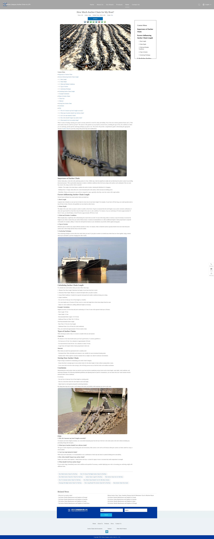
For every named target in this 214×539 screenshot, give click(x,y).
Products (119, 5)
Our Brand (109, 5)
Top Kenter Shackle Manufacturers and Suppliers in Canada (122, 497)
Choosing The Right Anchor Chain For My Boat (70, 483)
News (127, 5)
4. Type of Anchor (63, 86)
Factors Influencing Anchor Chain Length (68, 77)
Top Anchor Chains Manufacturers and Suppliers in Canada (72, 501)
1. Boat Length (62, 79)
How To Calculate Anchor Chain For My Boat (70, 480)
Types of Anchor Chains (64, 96)
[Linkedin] (106, 531)
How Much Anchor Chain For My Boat (68, 474)
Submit (106, 515)
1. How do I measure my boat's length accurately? (71, 110)
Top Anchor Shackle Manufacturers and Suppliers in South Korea (73, 503)
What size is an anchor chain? (65, 495)
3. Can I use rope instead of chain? (67, 115)
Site (112, 15)
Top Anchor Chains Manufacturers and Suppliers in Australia (122, 499)
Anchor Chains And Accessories (94, 528)
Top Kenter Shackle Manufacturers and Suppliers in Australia (72, 499)
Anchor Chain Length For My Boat (94, 477)
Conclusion (61, 105)
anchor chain (66, 128)
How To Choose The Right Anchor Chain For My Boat (93, 474)
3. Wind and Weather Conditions (67, 84)
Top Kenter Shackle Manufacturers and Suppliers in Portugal (72, 497)
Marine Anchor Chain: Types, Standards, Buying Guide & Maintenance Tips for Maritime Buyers (131, 495)
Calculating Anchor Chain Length (67, 91)
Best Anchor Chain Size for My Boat (114, 477)
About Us (100, 5)
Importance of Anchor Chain (65, 74)
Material (61, 101)
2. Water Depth (63, 81)
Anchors (110, 528)
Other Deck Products (122, 528)
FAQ (60, 108)
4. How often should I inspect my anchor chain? (70, 117)
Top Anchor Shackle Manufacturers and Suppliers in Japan (121, 501)
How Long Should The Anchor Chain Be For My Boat (97, 483)
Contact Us (136, 5)
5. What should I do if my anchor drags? (69, 120)
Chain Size (61, 98)
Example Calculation (64, 93)
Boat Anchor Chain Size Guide (120, 483)
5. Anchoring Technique (65, 89)
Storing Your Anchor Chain (65, 103)
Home (92, 5)
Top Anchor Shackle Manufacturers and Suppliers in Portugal (122, 503)
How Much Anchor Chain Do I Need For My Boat (71, 477)
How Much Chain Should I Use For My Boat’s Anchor (96, 480)
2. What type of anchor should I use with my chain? (71, 113)
